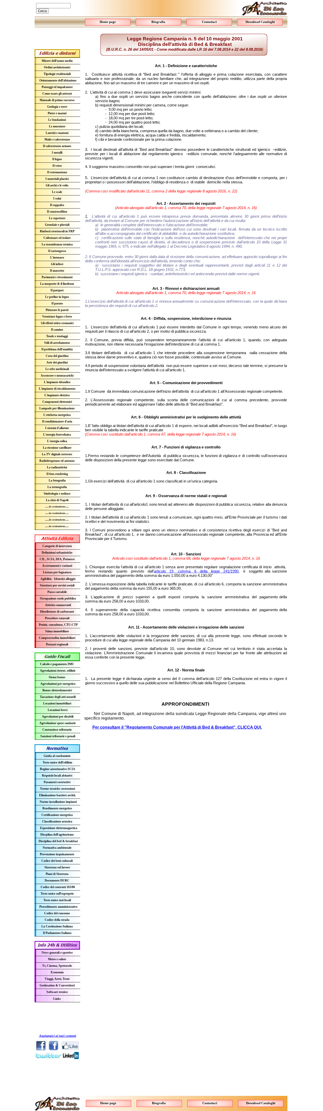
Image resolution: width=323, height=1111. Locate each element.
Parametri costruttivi (57, 782)
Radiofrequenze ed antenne (57, 461)
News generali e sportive (57, 952)
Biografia (159, 1103)
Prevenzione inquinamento (57, 854)
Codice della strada (57, 920)
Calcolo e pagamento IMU (57, 664)
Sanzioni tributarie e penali (57, 736)
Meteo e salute (57, 959)
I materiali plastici (57, 179)
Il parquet (57, 290)
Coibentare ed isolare (57, 238)
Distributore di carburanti (57, 611)
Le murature (57, 126)
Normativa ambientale (57, 847)
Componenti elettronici (57, 402)
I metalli (57, 152)
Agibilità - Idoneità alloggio (57, 579)
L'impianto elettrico (57, 395)
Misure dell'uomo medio (57, 61)
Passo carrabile (57, 592)
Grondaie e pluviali (57, 224)
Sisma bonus (57, 677)
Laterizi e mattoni (57, 133)
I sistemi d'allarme (57, 428)
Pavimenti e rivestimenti (57, 277)
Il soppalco (57, 205)
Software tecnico (57, 992)
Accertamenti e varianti (57, 565)
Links (57, 999)
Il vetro (57, 165)
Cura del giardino (57, 356)
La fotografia (57, 480)
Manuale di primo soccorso (57, 100)
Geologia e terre (57, 106)
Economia (57, 972)
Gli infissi (57, 264)
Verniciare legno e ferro (57, 316)
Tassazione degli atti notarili (58, 697)
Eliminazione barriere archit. (57, 795)
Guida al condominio (57, 756)
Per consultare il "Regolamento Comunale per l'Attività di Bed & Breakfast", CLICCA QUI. (177, 727)
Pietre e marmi (57, 113)
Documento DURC (57, 880)
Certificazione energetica (57, 815)
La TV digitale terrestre (57, 454)
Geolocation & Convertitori (57, 985)
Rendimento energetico (57, 808)
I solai (57, 198)
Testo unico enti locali (57, 900)
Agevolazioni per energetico (57, 684)
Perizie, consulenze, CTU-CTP (58, 624)
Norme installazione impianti (58, 802)
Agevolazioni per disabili (57, 716)
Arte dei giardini (57, 362)
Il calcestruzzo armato (57, 146)
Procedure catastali (57, 618)
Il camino (57, 329)
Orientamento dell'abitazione (57, 80)
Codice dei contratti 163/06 (58, 887)
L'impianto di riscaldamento (57, 388)
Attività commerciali (58, 605)
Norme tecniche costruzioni (57, 788)
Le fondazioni (57, 120)
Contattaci (209, 1103)
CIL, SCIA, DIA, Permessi (57, 559)
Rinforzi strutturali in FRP (57, 231)
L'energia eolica (57, 441)
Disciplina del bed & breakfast (58, 841)
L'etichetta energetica (57, 415)
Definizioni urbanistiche (57, 552)
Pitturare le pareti (57, 310)
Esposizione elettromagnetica (58, 828)
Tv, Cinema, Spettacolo (57, 965)
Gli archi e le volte (57, 185)
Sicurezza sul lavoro (57, 867)
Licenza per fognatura (57, 572)
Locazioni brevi (57, 710)
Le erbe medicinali (57, 369)
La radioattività (57, 467)
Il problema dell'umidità (57, 349)
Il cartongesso (57, 251)
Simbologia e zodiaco (57, 493)
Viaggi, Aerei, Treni (57, 979)
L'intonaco (57, 257)
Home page (108, 1103)
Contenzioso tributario (57, 729)
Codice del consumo (57, 913)
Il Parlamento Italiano (57, 933)
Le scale (57, 192)
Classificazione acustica (57, 821)
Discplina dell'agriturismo (57, 834)
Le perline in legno (57, 297)
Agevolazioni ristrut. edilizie (57, 670)
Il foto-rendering (57, 474)
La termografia (57, 487)
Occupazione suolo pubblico (58, 598)
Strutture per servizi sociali (57, 585)
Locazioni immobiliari (57, 703)
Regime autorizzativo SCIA (57, 769)
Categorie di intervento (57, 546)
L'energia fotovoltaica (57, 434)
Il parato (57, 303)
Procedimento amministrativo (58, 906)
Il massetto (57, 270)
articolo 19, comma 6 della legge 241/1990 (196, 571)
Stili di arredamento (57, 343)
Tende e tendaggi (57, 336)
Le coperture (57, 218)
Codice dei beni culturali (57, 861)
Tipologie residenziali (57, 74)
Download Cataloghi (260, 1103)
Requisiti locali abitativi (57, 775)
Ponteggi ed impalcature (57, 87)
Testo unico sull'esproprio (57, 893)
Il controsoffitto (57, 211)
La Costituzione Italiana (57, 926)
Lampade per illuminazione (57, 408)
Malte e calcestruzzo (57, 139)
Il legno (57, 159)
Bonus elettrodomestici (57, 690)
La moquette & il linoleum (57, 284)
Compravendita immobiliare (57, 638)
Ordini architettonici (57, 67)
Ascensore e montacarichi (57, 375)
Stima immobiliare (57, 631)
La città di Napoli (57, 500)
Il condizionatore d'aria (57, 421)
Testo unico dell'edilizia (57, 762)
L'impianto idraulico (57, 382)
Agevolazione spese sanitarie (57, 723)
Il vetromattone (57, 172)
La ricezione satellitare (57, 447)
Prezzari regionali (57, 644)
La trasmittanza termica (57, 244)
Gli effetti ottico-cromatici (57, 323)
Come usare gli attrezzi (57, 93)
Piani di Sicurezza (57, 874)
